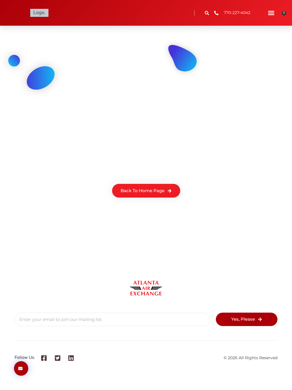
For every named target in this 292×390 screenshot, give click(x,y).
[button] (271, 13)
